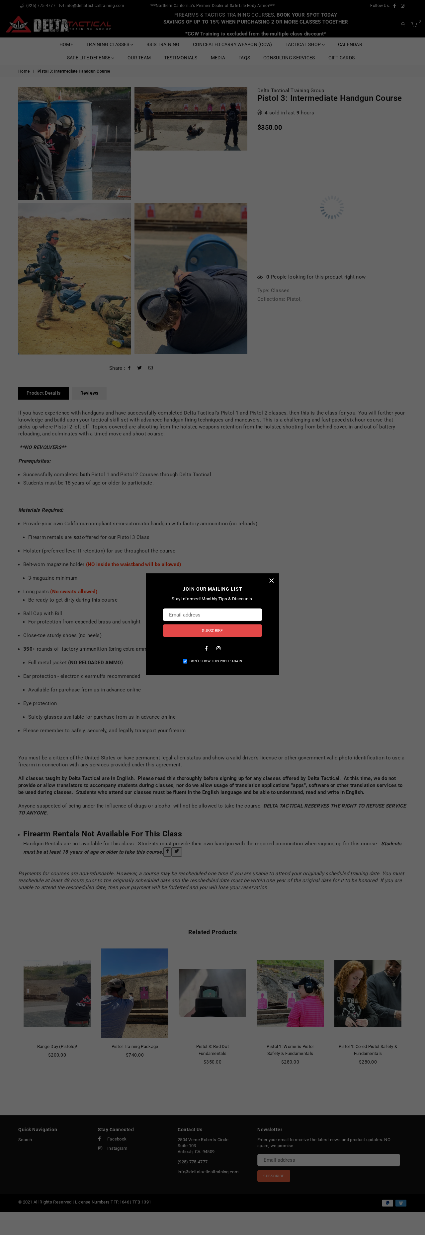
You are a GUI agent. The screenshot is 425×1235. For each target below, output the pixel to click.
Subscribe (212, 630)
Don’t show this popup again (216, 661)
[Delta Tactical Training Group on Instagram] (218, 647)
